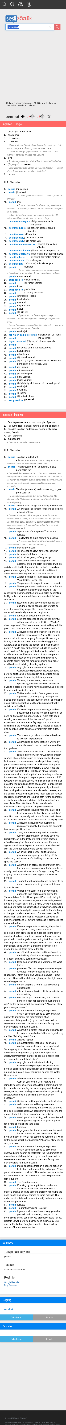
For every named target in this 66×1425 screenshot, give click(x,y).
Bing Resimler (10, 1285)
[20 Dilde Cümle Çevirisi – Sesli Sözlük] (13, 5)
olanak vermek (28, 357)
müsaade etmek (25, 370)
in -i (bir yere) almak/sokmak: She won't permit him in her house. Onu (39, 362)
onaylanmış (13, 134)
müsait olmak (27, 396)
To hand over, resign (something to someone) (39, 505)
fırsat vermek (23, 376)
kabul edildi (25, 131)
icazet (20, 286)
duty (16, 237)
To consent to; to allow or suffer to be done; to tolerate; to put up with (39, 737)
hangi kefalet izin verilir (49, 334)
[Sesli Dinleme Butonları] (31, 117)
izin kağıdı (22, 386)
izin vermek (22, 188)
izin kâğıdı (22, 331)
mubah (11, 174)
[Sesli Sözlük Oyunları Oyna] (21, 5)
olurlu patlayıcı (51, 250)
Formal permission (26, 547)
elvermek (22, 302)
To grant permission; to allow (31, 1207)
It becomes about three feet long (33, 615)
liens (17, 257)
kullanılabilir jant (45, 263)
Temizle (49, 1317)
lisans (33, 295)
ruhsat (22, 192)
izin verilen (25, 164)
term (16, 234)
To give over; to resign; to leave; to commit (38, 583)
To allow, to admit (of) (27, 456)
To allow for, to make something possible (37, 537)
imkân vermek (24, 379)
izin (19, 201)
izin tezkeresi (23, 299)
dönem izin (31, 234)
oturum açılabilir (47, 341)
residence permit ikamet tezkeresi (34, 347)
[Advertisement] (33, 67)
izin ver (14, 141)
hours (17, 227)
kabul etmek (23, 350)
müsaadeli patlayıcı (53, 253)
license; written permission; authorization (41, 1101)
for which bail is (23, 334)
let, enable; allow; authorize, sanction (39, 550)
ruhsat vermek (35, 282)
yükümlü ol (29, 289)
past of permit (15, 435)
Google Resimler (12, 1282)
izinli (10, 157)
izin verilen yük (33, 240)
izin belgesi (26, 373)
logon (17, 341)
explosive (19, 250)
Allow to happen (25, 1039)
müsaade (28, 266)
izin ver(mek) (44, 337)
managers (19, 221)
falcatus (21, 1204)
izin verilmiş (14, 138)
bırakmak (22, 389)
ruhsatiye (38, 292)
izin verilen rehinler (50, 256)
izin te (30, 344)
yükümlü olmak (32, 279)
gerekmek (29, 399)
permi (23, 392)
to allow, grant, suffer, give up (36, 557)
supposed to (16, 279)
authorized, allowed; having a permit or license (35, 425)
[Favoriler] (48, 118)
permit (11, 188)
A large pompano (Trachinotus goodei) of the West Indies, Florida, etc (40, 578)
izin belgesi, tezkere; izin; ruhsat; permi (40, 383)
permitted (8, 1308)
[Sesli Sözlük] (4, 5)
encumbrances (22, 244)
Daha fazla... (17, 1317)
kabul (20, 308)
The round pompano (27, 1182)
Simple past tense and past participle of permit (31, 422)
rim (16, 263)
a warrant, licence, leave (33, 554)
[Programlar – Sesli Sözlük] (29, 5)
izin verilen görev (34, 237)
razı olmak (22, 367)
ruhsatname (23, 354)
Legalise (21, 1127)
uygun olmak (23, 305)
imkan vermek (24, 276)
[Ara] (57, 27)
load (16, 260)
